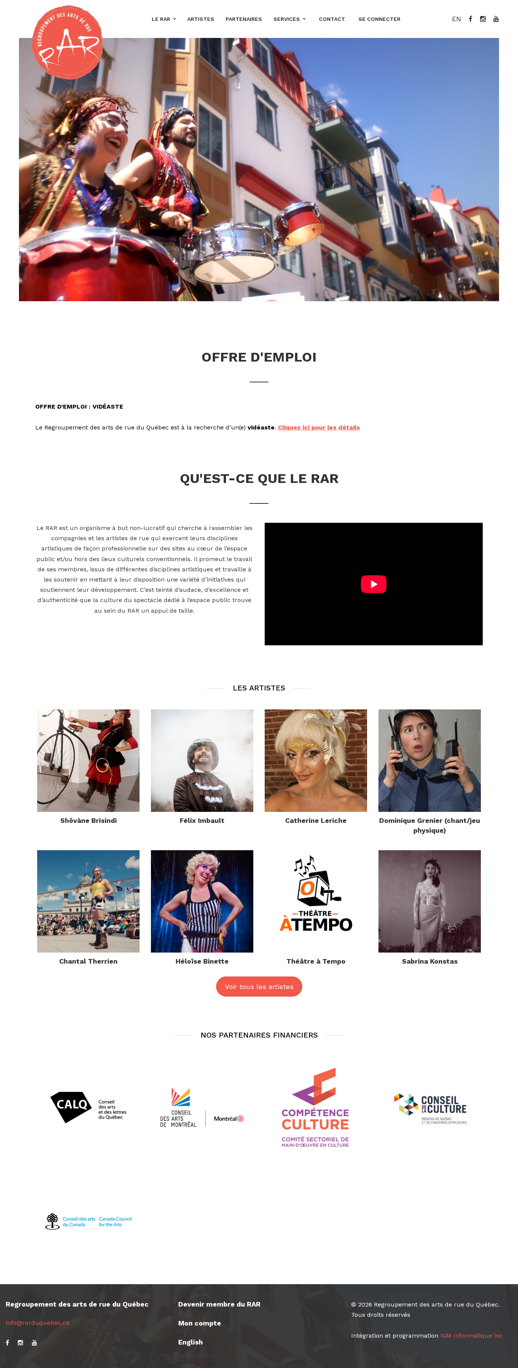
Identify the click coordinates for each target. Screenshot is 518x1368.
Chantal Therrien (88, 961)
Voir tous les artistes (259, 987)
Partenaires (244, 19)
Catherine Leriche (316, 820)
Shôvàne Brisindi (88, 820)
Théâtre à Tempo (315, 961)
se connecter (379, 19)
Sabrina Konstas (430, 961)
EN (456, 19)
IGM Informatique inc (471, 1335)
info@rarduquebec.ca (37, 1322)
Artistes (200, 19)
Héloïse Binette (202, 961)
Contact (332, 19)
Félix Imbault (202, 820)
